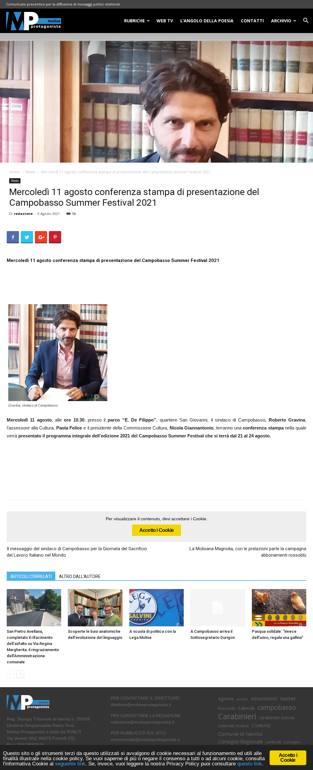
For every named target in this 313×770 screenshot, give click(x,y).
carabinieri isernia (276, 717)
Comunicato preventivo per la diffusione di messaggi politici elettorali (63, 4)
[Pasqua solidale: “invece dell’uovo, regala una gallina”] (279, 608)
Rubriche (134, 21)
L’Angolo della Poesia (207, 21)
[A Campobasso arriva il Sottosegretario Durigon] (217, 608)
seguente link (70, 764)
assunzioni (264, 698)
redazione (23, 213)
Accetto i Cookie (156, 530)
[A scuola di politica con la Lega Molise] (156, 608)
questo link (249, 764)
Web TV (164, 21)
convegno (292, 741)
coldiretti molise (233, 725)
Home (14, 172)
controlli (273, 742)
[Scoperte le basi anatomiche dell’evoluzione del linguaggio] (95, 608)
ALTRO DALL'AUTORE (80, 576)
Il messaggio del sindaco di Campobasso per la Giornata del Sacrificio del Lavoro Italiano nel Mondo (77, 552)
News (30, 172)
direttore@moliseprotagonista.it (141, 704)
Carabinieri (237, 716)
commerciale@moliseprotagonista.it (145, 739)
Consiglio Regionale (240, 742)
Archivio (281, 21)
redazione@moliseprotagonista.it (142, 722)
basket (288, 698)
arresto (242, 699)
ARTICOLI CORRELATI (31, 576)
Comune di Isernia (240, 734)
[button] (305, 21)
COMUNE (261, 725)
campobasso (276, 707)
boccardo (226, 708)
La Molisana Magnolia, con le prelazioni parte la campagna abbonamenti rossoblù (248, 552)
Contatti (252, 21)
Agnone (226, 698)
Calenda (246, 708)
